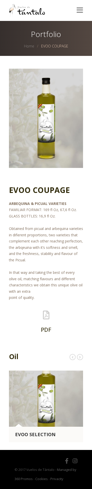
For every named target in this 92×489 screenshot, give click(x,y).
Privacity (56, 478)
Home (29, 46)
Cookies (41, 478)
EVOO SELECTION (35, 434)
